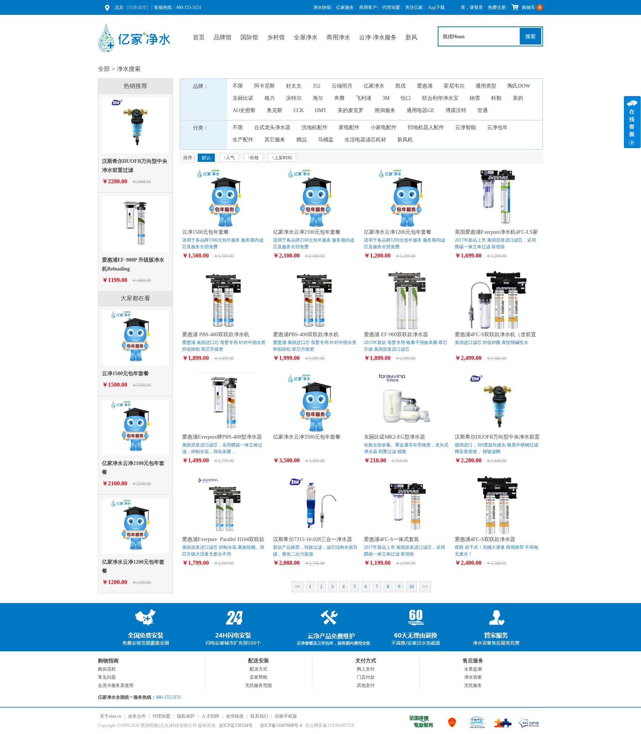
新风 (411, 37)
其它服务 (274, 139)
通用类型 (486, 86)
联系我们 (259, 716)
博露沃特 (456, 110)
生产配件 (243, 139)
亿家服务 (345, 7)
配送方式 (258, 669)
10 (411, 586)
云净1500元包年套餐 (125, 373)
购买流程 (107, 669)
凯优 (400, 86)
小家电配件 (384, 127)
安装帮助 (258, 677)
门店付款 (366, 677)
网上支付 (366, 669)
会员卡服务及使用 (116, 685)
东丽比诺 (243, 98)
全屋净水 (306, 37)
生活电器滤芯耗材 (365, 139)
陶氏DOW (518, 86)
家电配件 (349, 127)
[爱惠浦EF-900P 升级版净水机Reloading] (135, 246)
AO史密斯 (244, 110)
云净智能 (465, 127)
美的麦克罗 (351, 110)
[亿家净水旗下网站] (422, 727)
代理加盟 (391, 7)
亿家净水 (374, 86)
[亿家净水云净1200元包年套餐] (135, 548)
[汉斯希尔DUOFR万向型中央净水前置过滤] (135, 148)
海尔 (318, 98)
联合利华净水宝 (440, 98)
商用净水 (338, 37)
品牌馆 (222, 37)
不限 (238, 86)
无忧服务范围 (258, 685)
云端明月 (342, 86)
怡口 (406, 98)
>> (425, 586)
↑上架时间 (282, 157)
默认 (206, 157)
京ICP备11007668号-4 (281, 725)
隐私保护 (186, 716)
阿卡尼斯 (264, 86)
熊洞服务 (385, 110)
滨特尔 (294, 98)
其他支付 (366, 685)
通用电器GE (420, 110)
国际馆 (249, 37)
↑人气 (229, 157)
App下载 (436, 7)
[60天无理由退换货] (409, 627)
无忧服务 (473, 685)
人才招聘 (210, 716)
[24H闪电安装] (231, 627)
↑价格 (253, 157)
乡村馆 (276, 37)
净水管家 (473, 677)
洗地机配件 (315, 127)
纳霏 (475, 98)
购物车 (531, 7)
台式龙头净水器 (272, 127)
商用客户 (368, 7)
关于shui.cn (110, 716)
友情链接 (235, 716)
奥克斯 (274, 110)
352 (316, 86)
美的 (518, 98)
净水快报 (322, 7)
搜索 (530, 36)
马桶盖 (325, 139)
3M (385, 98)
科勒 (496, 98)
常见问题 (107, 677)
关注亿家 (414, 7)
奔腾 (339, 98)
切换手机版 (286, 716)
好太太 (294, 86)
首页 (199, 37)
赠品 (301, 139)
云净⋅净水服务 (378, 37)
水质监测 (473, 669)
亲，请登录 (472, 7)
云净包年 (497, 127)
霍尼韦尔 (454, 86)
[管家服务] (498, 627)
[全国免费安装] (142, 627)
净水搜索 (129, 69)
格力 (269, 98)
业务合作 (137, 716)
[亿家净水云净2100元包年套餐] (135, 450)
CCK (298, 110)
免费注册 (497, 7)
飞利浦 (363, 98)
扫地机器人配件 (426, 127)
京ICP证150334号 (236, 725)
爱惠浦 (425, 86)
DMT (320, 110)
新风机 (405, 139)
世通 (482, 110)
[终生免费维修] (320, 627)
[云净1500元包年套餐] (135, 360)
